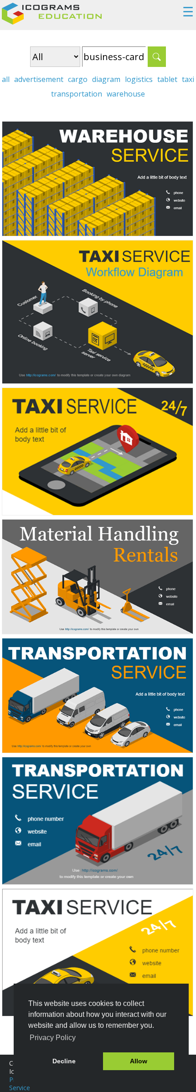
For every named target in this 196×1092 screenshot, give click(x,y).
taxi (188, 79)
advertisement (38, 79)
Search (157, 56)
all (6, 79)
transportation (76, 94)
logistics (139, 79)
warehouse (126, 94)
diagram (106, 79)
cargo (78, 79)
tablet (167, 79)
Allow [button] (138, 1061)
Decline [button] (64, 1061)
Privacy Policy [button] (53, 1037)
